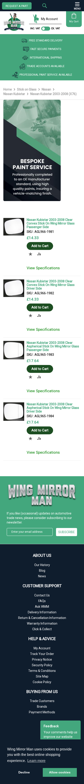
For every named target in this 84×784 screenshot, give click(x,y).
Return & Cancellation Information (42, 618)
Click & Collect (42, 629)
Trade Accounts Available (46, 66)
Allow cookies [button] (60, 772)
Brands (42, 706)
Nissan (47, 89)
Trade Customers (42, 701)
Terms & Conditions (42, 671)
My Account (49, 19)
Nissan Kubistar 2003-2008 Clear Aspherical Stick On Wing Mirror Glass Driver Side (53, 407)
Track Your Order (42, 654)
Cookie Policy (42, 682)
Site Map (42, 676)
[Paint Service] (32, 200)
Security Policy (42, 665)
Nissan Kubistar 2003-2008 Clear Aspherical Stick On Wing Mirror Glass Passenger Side (53, 346)
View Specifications (43, 268)
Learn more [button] (36, 761)
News (42, 576)
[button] (30, 254)
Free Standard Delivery (45, 40)
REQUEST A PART (17, 6)
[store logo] (15, 20)
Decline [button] (24, 772)
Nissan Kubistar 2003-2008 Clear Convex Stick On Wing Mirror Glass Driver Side (51, 284)
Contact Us (42, 595)
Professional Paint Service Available (45, 74)
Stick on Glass (27, 89)
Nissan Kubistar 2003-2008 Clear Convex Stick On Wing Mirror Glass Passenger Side (51, 223)
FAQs (42, 601)
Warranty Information (42, 623)
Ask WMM (42, 606)
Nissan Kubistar (14, 94)
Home (8, 89)
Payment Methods (42, 712)
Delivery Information (42, 612)
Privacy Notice (42, 659)
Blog (42, 570)
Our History (42, 565)
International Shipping (46, 57)
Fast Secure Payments (45, 49)
